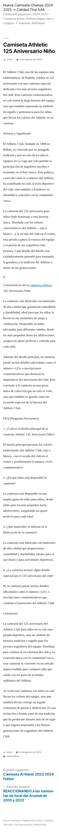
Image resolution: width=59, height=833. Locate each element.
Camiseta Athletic (40, 285)
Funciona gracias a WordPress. (30, 824)
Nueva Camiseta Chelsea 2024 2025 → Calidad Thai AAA (28, 7)
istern (10, 59)
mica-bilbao (13, 756)
